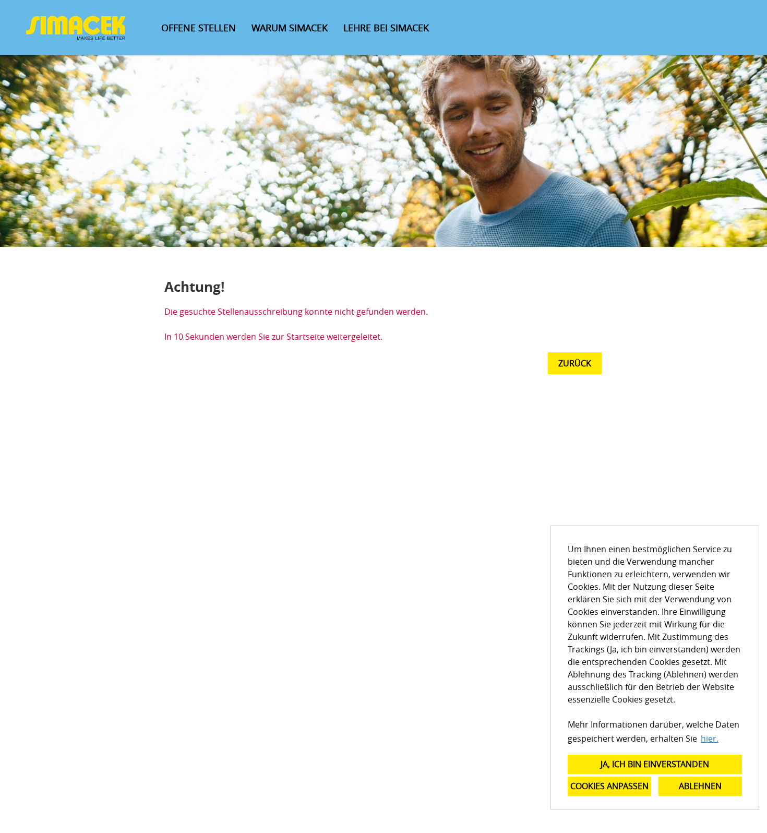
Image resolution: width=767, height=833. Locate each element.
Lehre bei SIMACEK (386, 27)
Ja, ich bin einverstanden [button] (655, 764)
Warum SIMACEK (289, 27)
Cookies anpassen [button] (609, 786)
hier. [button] (709, 738)
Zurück (574, 363)
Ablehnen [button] (700, 786)
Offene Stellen (198, 27)
